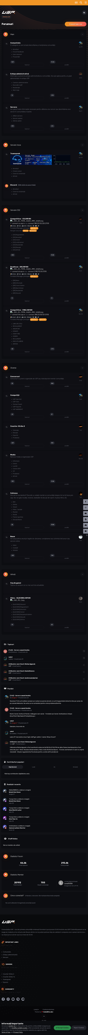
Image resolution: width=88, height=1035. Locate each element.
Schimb (15, 550)
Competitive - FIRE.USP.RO (21, 310)
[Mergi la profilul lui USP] (80, 74)
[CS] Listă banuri (18, 242)
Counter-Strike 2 (17, 426)
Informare (16, 461)
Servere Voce (15, 145)
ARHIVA (15, 344)
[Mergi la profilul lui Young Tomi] (5, 801)
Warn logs (16, 90)
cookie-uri (12, 1026)
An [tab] (54, 767)
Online (15, 504)
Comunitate (15, 43)
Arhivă (15, 176)
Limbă (36, 1009)
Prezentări (16, 57)
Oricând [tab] (75, 767)
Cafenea (13, 493)
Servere (13, 107)
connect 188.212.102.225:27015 (38, 223)
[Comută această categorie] (82, 34)
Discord (13, 185)
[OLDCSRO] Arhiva (19, 619)
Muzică (15, 512)
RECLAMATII (17, 339)
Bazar (12, 536)
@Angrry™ (34, 228)
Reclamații (16, 87)
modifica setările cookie (19, 1028)
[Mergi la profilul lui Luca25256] (60, 882)
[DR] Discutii (17, 293)
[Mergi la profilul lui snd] (80, 219)
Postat (24, 698)
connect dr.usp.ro (18, 271)
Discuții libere (17, 519)
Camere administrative (20, 82)
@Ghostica (33, 230)
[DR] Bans (16, 280)
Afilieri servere (17, 116)
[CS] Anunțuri (17, 237)
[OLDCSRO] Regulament (20, 607)
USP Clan (16, 401)
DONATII (15, 331)
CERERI (15, 336)
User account (17, 54)
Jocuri (15, 507)
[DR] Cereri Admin (18, 285)
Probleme (16, 438)
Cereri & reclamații (19, 173)
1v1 (14, 471)
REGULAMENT (17, 326)
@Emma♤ (34, 319)
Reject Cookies (79, 1028)
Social (15, 514)
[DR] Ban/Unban (18, 288)
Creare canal (17, 171)
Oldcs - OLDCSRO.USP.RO (20, 598)
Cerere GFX (16, 468)
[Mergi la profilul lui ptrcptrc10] (80, 537)
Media (12, 455)
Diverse (13, 368)
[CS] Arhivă (16, 250)
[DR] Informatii (17, 283)
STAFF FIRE (16, 334)
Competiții (14, 395)
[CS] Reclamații (18, 245)
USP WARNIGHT (18, 409)
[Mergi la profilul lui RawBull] (80, 455)
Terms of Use (6, 1032)
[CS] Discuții (17, 247)
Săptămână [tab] (13, 767)
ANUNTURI (16, 329)
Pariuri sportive (18, 517)
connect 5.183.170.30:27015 (37, 271)
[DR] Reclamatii (18, 290)
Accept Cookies (63, 1028)
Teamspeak (15, 154)
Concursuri (15, 376)
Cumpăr (15, 548)
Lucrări (15, 466)
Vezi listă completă (53, 895)
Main (12, 34)
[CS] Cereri (16, 240)
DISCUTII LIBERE (18, 341)
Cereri (15, 463)
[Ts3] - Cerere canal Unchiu (19, 650)
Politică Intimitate (48, 1009)
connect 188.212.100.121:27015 (39, 315)
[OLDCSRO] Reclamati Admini (22, 614)
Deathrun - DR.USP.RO (19, 267)
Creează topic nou (75, 24)
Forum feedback (18, 52)
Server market (17, 118)
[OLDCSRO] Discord (19, 604)
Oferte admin (17, 121)
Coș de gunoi (15, 583)
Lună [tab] (33, 767)
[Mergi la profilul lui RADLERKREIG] (5, 792)
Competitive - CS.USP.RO (20, 219)
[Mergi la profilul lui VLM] (80, 493)
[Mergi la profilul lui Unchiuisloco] (5, 651)
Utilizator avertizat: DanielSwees (21, 671)
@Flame (26, 230)
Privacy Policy (18, 1032)
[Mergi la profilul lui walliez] (5, 658)
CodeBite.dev (48, 1012)
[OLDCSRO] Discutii (19, 617)
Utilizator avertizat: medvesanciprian (23, 678)
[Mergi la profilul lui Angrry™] (80, 43)
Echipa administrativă (19, 74)
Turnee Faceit (17, 404)
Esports (15, 435)
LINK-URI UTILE (17, 323)
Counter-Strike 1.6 (9, 977)
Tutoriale (16, 430)
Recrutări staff (17, 85)
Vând (14, 545)
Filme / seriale (17, 509)
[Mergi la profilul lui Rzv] (80, 598)
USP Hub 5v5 (17, 399)
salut (11, 657)
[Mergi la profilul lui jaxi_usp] (80, 377)
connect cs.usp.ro (18, 223)
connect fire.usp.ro (18, 315)
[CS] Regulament (18, 235)
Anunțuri (16, 49)
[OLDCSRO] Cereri (18, 612)
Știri (14, 502)
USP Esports (17, 407)
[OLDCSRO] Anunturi (19, 609)
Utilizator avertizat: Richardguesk (22, 664)
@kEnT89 (43, 319)
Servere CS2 (15, 210)
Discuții (15, 432)
